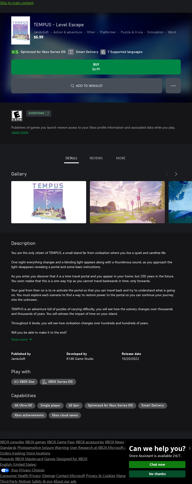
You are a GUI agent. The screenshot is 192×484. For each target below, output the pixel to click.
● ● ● (173, 85)
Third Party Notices (15, 481)
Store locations (38, 452)
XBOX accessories (90, 441)
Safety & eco (42, 481)
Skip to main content (16, 2)
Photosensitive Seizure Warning (43, 447)
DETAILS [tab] (71, 158)
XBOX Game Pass (61, 441)
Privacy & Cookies (100, 475)
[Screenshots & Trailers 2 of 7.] (127, 202)
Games (49, 458)
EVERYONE (36, 113)
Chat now (157, 464)
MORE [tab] (120, 158)
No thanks (157, 474)
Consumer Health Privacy (20, 475)
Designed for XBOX (71, 458)
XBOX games (35, 441)
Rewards (7, 458)
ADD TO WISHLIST (89, 85)
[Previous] (166, 174)
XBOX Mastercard (29, 458)
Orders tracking (12, 452)
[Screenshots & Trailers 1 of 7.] (48, 202)
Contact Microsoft (70, 475)
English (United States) (18, 464)
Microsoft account (122, 447)
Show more (19, 339)
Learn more (20, 132)
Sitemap (48, 475)
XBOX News (114, 441)
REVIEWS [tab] (96, 158)
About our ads (64, 481)
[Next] (176, 174)
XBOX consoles (12, 441)
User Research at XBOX (89, 447)
